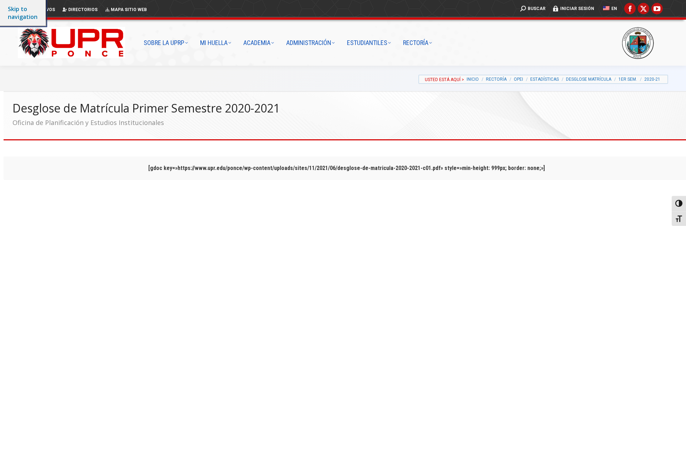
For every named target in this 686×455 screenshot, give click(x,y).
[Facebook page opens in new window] (630, 8)
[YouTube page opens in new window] (657, 8)
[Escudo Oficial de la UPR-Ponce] (648, 43)
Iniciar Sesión (577, 8)
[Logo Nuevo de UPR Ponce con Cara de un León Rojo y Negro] (78, 42)
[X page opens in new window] (643, 8)
